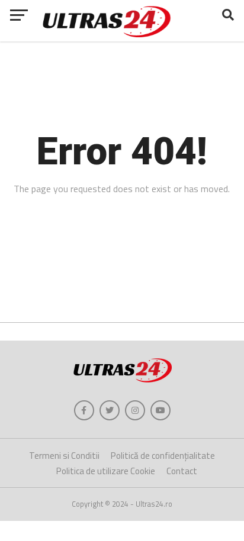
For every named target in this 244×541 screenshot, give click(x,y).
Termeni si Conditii (64, 455)
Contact (181, 471)
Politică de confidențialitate (163, 455)
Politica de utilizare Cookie (105, 471)
